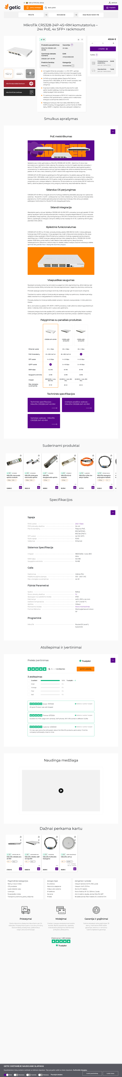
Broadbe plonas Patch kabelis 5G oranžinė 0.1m (90, 897)
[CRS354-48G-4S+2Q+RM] (80, 332)
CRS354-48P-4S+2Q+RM (66, 340)
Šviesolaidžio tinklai (14, 894)
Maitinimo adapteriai (54, 886)
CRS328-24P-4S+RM (50, 339)
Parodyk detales (57, 1074)
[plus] (113, 43)
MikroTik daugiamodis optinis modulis (50, 473)
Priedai (49, 897)
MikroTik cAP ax (66, 853)
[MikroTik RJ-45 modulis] (68, 461)
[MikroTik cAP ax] (68, 843)
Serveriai (50, 894)
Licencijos (11, 891)
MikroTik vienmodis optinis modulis (13, 472)
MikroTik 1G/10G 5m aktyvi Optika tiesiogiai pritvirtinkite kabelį (86, 474)
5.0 (44, 39)
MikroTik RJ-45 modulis (66, 472)
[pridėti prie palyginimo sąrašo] (78, 39)
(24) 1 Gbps (79, 524)
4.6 (64, 850)
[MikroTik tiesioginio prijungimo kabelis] (104, 461)
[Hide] (113, 131)
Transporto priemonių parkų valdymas (20, 897)
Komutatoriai (61, 15)
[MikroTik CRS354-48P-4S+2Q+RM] (32, 843)
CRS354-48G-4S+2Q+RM (81, 340)
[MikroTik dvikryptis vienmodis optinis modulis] (32, 461)
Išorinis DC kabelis (81, 889)
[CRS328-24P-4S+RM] (50, 332)
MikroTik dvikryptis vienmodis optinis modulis (31, 473)
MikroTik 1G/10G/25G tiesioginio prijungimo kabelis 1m (50, 856)
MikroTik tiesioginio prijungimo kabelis (104, 472)
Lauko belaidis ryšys (14, 889)
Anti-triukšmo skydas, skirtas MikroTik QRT (89, 894)
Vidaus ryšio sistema (54, 889)
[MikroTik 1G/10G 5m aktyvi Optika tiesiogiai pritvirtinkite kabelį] (86, 461)
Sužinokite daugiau (80, 1070)
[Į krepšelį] (20, 487)
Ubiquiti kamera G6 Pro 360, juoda (86, 884)
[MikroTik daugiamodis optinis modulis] (50, 461)
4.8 (27, 850)
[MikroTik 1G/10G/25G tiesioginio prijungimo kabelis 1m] (50, 843)
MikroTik (31, 15)
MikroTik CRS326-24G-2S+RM (14, 854)
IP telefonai (51, 891)
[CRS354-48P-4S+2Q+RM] (66, 332)
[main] (13, 7)
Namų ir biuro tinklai (15, 884)
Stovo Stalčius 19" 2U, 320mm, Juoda (87, 891)
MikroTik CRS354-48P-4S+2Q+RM (32, 854)
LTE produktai (12, 886)
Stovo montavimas (82, 607)
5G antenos (51, 884)
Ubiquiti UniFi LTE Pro (82, 886)
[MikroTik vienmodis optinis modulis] (14, 461)
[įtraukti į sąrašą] (82, 39)
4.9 (64, 469)
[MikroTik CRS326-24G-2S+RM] (14, 843)
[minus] (92, 43)
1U (76, 594)
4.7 (45, 469)
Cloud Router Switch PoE (91, 15)
